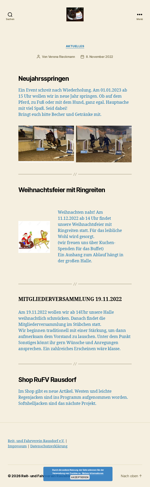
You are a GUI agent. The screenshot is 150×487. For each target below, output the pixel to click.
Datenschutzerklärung (49, 446)
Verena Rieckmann (61, 57)
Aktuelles (75, 46)
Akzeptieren (79, 477)
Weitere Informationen (93, 473)
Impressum (17, 446)
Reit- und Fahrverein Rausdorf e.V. (36, 441)
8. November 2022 (99, 57)
